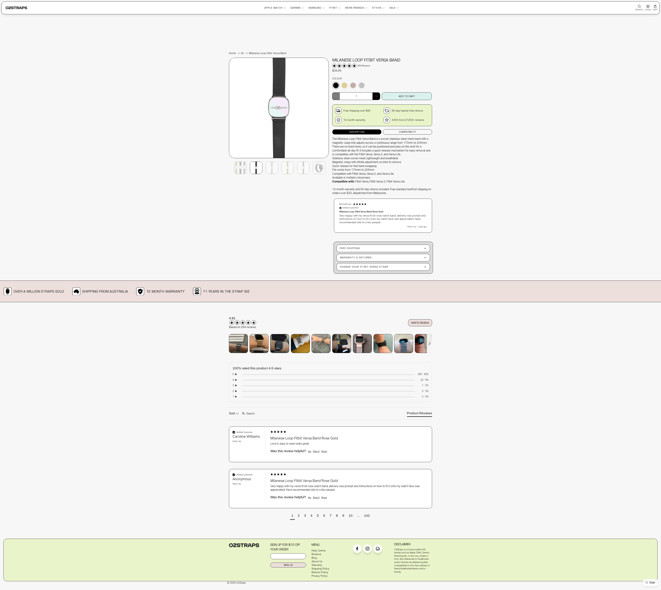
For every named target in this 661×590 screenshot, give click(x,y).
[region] (383, 214)
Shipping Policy (320, 568)
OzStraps (241, 582)
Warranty (317, 564)
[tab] (419, 414)
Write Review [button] (420, 322)
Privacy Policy (320, 575)
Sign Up (288, 565)
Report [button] (316, 451)
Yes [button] (309, 451)
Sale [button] (392, 7)
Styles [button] (376, 7)
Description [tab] (356, 131)
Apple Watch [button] (273, 7)
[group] (247, 320)
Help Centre (319, 550)
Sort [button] (232, 413)
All (242, 53)
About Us (317, 561)
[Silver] (361, 85)
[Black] (335, 85)
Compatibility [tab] (407, 131)
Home (232, 53)
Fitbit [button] (333, 7)
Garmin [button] (295, 7)
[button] (383, 216)
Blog (314, 557)
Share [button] (324, 451)
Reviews (316, 554)
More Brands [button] (354, 7)
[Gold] (344, 85)
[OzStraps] (16, 8)
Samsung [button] (314, 7)
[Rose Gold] (353, 85)
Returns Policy (320, 572)
